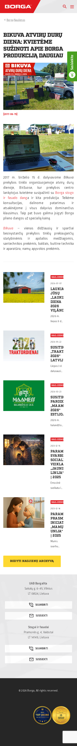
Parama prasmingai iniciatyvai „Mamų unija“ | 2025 (62, 525)
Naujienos (19, 20)
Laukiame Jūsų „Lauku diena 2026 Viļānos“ (60, 300)
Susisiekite (72, 62)
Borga (10, 20)
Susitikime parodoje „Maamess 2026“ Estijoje (61, 406)
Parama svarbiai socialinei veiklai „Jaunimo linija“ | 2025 (60, 464)
